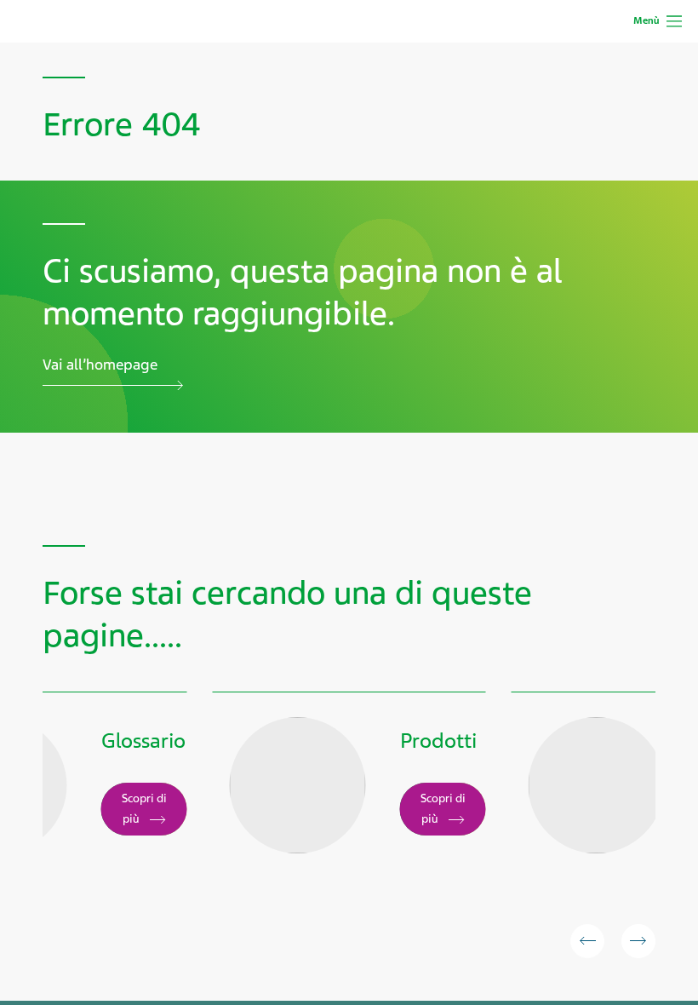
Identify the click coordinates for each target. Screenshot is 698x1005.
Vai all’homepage (100, 364)
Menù (646, 20)
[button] (587, 941)
